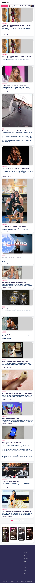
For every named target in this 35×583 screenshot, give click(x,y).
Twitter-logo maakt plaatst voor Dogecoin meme (15, 362)
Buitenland (25, 552)
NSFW (25, 569)
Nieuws (4, 307)
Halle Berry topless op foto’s (9, 334)
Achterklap (4, 166)
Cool (24, 555)
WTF (3, 129)
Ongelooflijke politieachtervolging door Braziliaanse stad (17, 131)
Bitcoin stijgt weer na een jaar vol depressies (13, 309)
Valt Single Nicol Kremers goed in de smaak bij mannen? (16, 512)
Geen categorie (26, 558)
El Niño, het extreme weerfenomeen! (11, 257)
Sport (25, 572)
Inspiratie (25, 563)
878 (20, 520)
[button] (5, 33)
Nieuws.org (5, 2)
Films (24, 557)
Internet (25, 564)
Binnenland (25, 551)
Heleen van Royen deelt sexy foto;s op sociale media (11, 5)
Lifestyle (25, 566)
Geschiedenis (26, 560)
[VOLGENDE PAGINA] (23, 521)
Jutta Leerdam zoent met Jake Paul (11, 419)
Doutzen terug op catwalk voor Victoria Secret (14, 27)
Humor (25, 561)
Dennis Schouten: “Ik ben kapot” (10, 482)
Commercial (26, 554)
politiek (25, 570)
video (3, 255)
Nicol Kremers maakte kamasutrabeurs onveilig (14, 226)
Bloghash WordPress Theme (26, 581)
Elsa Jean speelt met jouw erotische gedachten (14, 283)
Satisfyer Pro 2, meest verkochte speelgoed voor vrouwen (17, 394)
